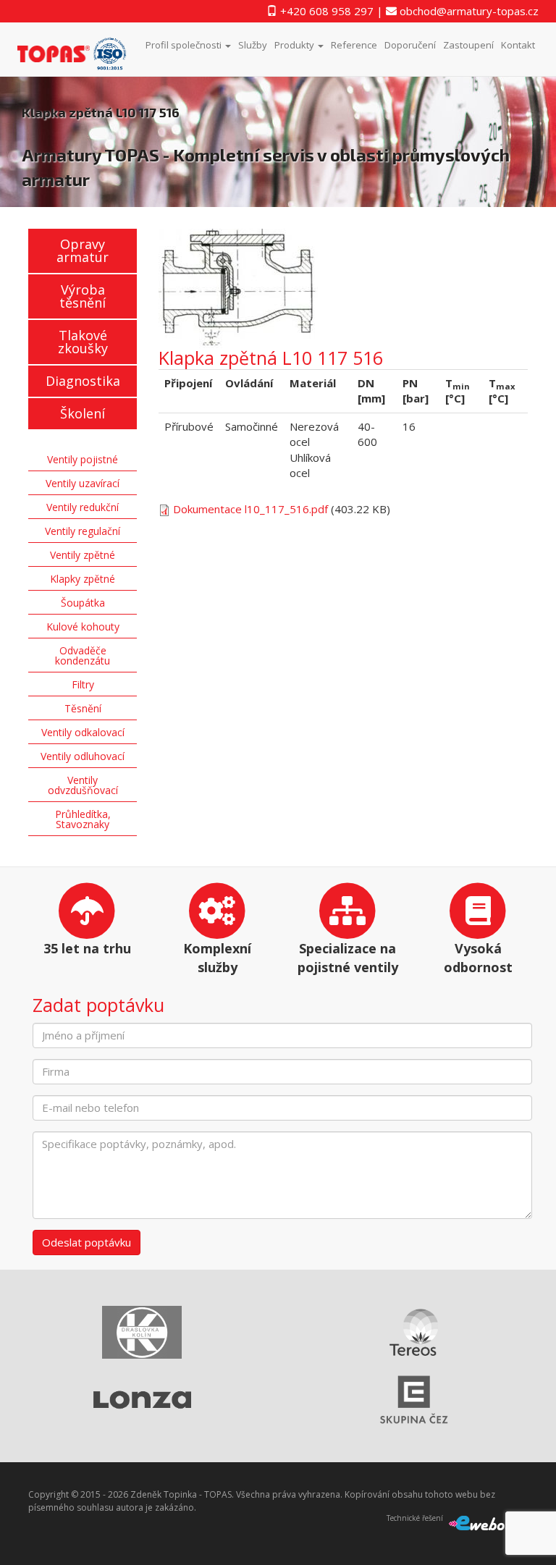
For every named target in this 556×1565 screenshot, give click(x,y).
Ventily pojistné (82, 459)
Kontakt (518, 44)
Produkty (295, 44)
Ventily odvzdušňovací (83, 785)
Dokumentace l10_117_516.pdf (250, 509)
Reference (354, 44)
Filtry (83, 684)
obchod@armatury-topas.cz (468, 11)
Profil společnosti (185, 44)
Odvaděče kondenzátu (82, 655)
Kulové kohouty (82, 626)
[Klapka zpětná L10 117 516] (343, 288)
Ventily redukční (82, 507)
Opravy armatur (82, 250)
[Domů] (77, 49)
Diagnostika (83, 380)
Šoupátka (83, 602)
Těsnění (82, 708)
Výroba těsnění (82, 296)
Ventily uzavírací (82, 483)
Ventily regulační (82, 531)
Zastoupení (468, 44)
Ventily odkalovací (83, 732)
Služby (252, 44)
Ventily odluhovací (83, 756)
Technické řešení (415, 1518)
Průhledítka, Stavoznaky (83, 819)
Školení (82, 413)
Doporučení (410, 44)
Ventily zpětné (82, 555)
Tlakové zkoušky (83, 341)
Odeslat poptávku (86, 1242)
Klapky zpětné (82, 579)
